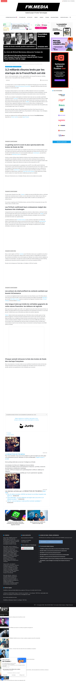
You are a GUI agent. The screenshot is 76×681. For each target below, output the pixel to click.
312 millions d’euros (21, 219)
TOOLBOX (47, 17)
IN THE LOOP (29, 17)
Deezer (12, 117)
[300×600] (60, 87)
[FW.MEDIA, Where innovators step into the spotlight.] (38, 8)
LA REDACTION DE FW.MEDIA (15, 454)
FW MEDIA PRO (22, 17)
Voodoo (22, 194)
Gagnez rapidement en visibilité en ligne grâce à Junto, (26, 418)
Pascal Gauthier (42, 221)
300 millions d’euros (15, 299)
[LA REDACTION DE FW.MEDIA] (12, 451)
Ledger (41, 213)
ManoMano (44, 297)
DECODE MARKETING (44, 554)
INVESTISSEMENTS (12, 64)
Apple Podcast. (26, 117)
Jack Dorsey (16, 169)
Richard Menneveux (17, 594)
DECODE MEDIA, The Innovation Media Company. (56, 604)
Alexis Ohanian (31, 171)
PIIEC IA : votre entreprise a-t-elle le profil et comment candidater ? (24, 501)
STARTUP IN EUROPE (44, 558)
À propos (9, 432)
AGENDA (41, 17)
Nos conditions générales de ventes (10, 597)
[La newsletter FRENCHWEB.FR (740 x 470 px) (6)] (62, 35)
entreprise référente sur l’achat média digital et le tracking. (26, 419)
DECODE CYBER (43, 550)
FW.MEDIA (10, 537)
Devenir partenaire (62, 142)
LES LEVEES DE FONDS (17, 66)
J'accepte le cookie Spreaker (11, 141)
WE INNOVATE (42, 560)
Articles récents (10, 434)
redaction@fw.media (25, 541)
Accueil (7, 64)
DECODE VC (42, 556)
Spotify (16, 117)
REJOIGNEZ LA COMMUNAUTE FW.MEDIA (51, 541)
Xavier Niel (25, 171)
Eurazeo (18, 300)
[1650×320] (26, 26)
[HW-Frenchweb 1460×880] (62, 50)
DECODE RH (42, 552)
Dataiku (27, 101)
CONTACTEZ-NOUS (64, 17)
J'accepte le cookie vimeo (10, 250)
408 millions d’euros (16, 154)
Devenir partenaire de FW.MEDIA (27, 537)
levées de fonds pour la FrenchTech (22, 86)
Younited (15, 98)
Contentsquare (36, 152)
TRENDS (35, 17)
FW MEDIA (42, 548)
